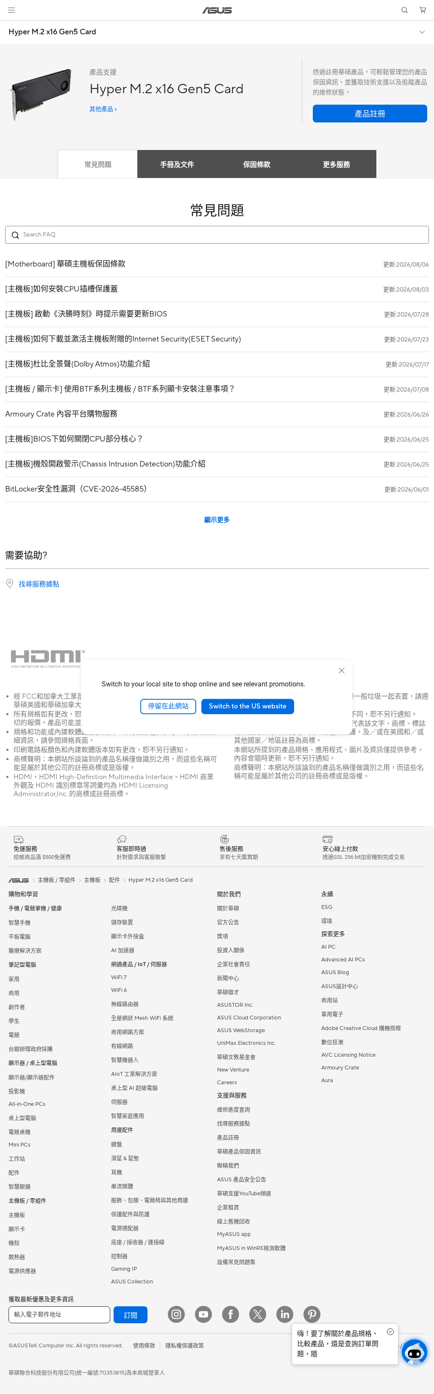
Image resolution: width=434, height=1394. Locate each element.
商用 (13, 993)
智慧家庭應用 (127, 1116)
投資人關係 (231, 950)
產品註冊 (228, 1137)
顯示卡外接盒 (127, 936)
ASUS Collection (132, 1281)
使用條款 (144, 1345)
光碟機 (119, 908)
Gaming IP (124, 1269)
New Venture (233, 1069)
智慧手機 (19, 922)
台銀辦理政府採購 (30, 1049)
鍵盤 (116, 1144)
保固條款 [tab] (256, 165)
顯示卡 (16, 1229)
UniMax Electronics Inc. (246, 1043)
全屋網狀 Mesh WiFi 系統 (142, 1018)
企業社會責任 (233, 964)
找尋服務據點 (39, 584)
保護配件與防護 (130, 1214)
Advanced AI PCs (343, 959)
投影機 (16, 1091)
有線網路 (122, 1046)
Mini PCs (19, 1144)
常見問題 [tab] (97, 165)
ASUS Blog (335, 972)
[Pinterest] (311, 1314)
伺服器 (119, 1102)
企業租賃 (228, 1207)
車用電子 (332, 1014)
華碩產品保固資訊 (239, 1151)
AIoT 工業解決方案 (134, 1074)
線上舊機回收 (233, 1221)
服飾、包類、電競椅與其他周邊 (149, 1200)
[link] (217, 10)
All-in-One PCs (26, 1104)
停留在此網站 (168, 706)
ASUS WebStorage (241, 1030)
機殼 (13, 1243)
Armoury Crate (340, 1067)
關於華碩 (228, 908)
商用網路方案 (127, 1032)
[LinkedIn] (284, 1314)
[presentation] (9, 583)
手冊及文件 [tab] (177, 165)
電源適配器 (125, 1228)
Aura (327, 1080)
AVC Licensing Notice (348, 1055)
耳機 (116, 1172)
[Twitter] (257, 1314)
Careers (227, 1082)
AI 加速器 (122, 950)
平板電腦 (19, 936)
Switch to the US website (248, 706)
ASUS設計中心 (339, 986)
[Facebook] (230, 1314)
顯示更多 (217, 520)
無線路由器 (125, 1004)
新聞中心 (228, 978)
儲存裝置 (122, 922)
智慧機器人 (125, 1060)
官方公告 (228, 922)
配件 (114, 880)
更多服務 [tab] (336, 165)
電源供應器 (22, 1271)
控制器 (119, 1256)
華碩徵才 (228, 992)
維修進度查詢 (233, 1109)
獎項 (222, 936)
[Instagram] (176, 1314)
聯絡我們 (228, 1165)
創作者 (16, 1007)
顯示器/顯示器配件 (31, 1077)
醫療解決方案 (25, 950)
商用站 (329, 1000)
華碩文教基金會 (236, 1057)
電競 (13, 1035)
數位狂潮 (332, 1042)
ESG (326, 907)
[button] (11, 10)
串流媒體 (122, 1186)
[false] (370, 113)
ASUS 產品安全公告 (241, 1179)
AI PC (328, 947)
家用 (13, 979)
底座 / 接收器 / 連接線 (137, 1242)
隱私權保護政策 (184, 1345)
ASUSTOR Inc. (235, 1005)
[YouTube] (203, 1314)
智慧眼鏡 (19, 1186)
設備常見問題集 (236, 1262)
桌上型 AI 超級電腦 (134, 1088)
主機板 (16, 1215)
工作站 (16, 1158)
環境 (326, 921)
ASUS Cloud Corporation (249, 1017)
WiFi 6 (119, 990)
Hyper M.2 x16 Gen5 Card (52, 32)
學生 (13, 1021)
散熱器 (16, 1257)
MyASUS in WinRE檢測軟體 (251, 1248)
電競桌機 (19, 1132)
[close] (341, 670)
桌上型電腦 (22, 1118)
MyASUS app (234, 1234)
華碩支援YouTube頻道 (244, 1193)
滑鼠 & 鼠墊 (125, 1158)
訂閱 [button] (130, 1315)
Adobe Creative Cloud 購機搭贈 (361, 1028)
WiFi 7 (119, 977)
